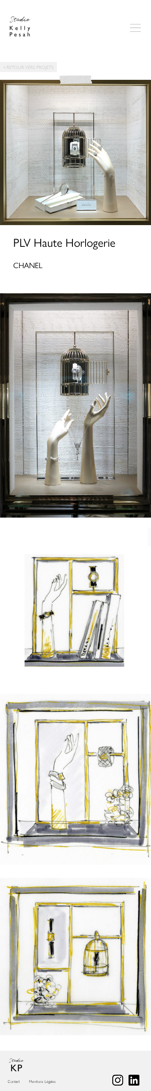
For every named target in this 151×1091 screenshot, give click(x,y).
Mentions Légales (42, 1081)
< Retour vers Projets (28, 67)
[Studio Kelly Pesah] (20, 26)
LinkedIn (134, 1080)
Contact (14, 1081)
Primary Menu (135, 28)
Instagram (117, 1080)
